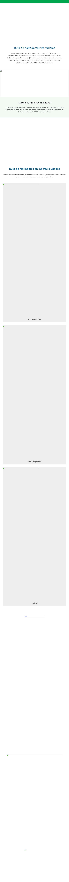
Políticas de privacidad (34, 867)
